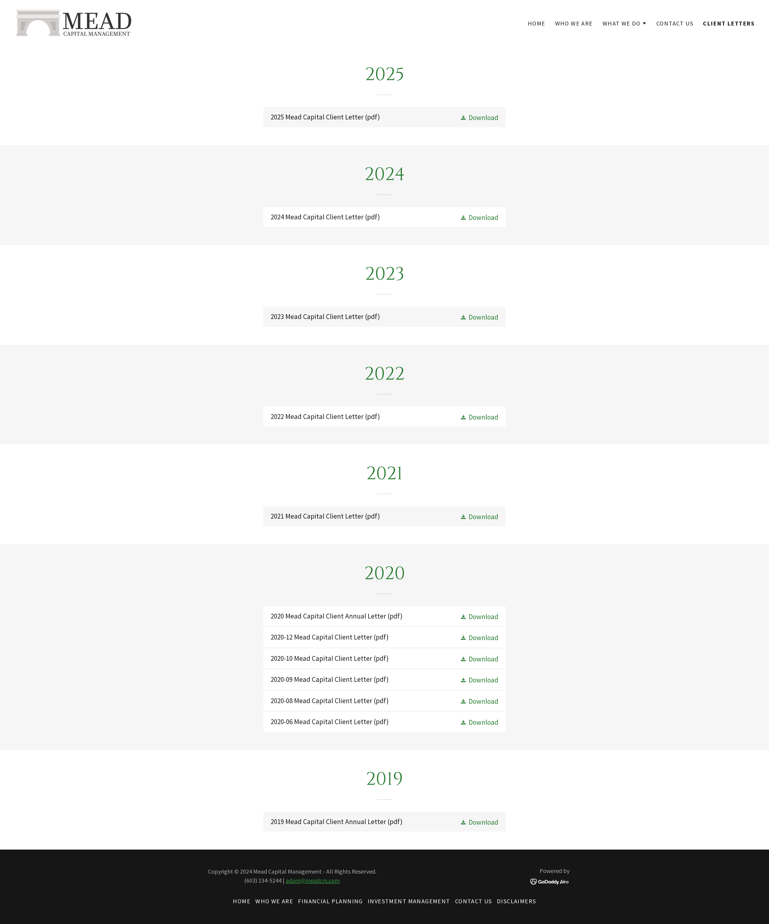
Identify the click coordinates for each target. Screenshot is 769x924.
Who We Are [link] (574, 23)
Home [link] (537, 23)
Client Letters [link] (729, 23)
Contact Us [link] (674, 23)
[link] (74, 21)
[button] (625, 23)
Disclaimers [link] (516, 901)
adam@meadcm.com (313, 880)
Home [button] (242, 901)
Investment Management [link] (409, 901)
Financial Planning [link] (330, 901)
